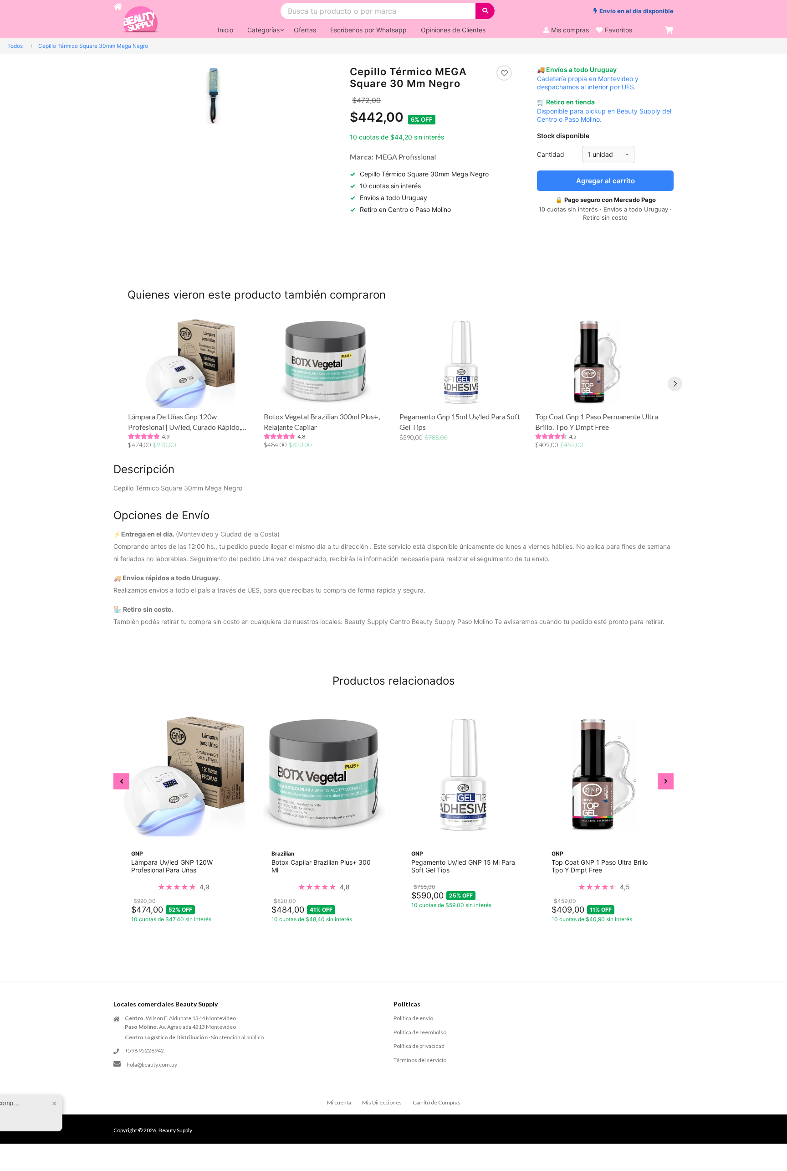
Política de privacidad (419, 1045)
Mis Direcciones (382, 1102)
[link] (184, 887)
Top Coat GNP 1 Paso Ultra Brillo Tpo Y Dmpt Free (600, 866)
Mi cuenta (339, 1102)
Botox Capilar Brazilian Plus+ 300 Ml (321, 866)
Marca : (361, 156)
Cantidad (550, 154)
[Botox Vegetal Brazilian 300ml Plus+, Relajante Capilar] (326, 362)
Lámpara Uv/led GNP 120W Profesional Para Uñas (172, 866)
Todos (15, 45)
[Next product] (675, 384)
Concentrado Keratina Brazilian (100, 1110)
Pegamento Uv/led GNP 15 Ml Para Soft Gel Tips (463, 866)
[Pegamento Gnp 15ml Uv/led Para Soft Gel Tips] (461, 362)
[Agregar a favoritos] (504, 73)
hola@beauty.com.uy (152, 1064)
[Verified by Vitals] (95, 1123)
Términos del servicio (420, 1060)
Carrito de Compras (436, 1102)
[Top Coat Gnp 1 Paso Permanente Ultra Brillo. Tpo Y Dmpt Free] (597, 362)
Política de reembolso (420, 1032)
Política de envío (413, 1018)
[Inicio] (117, 19)
